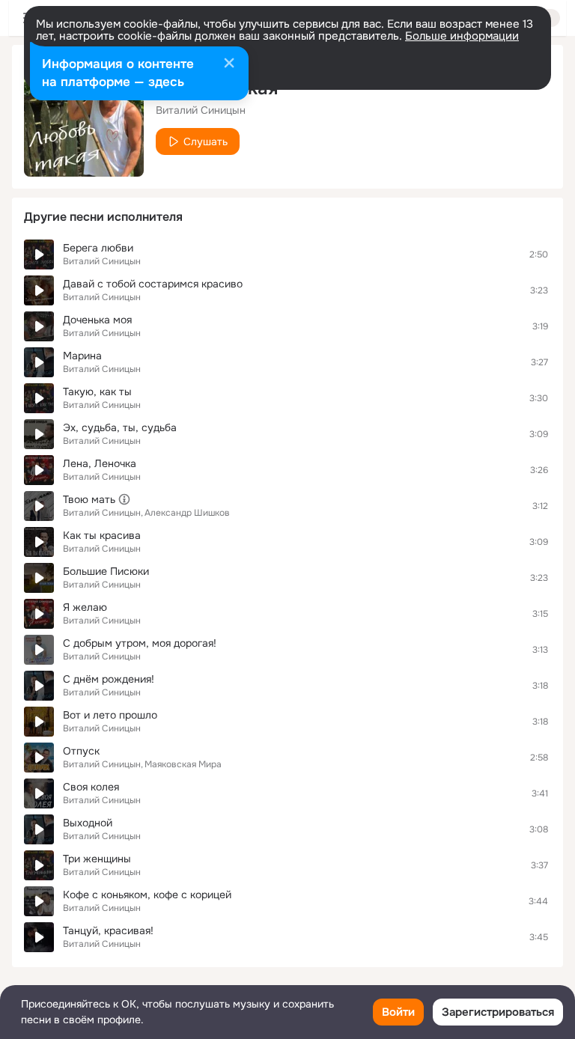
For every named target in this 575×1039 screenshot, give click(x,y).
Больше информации (462, 35)
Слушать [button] (205, 141)
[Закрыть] (229, 64)
